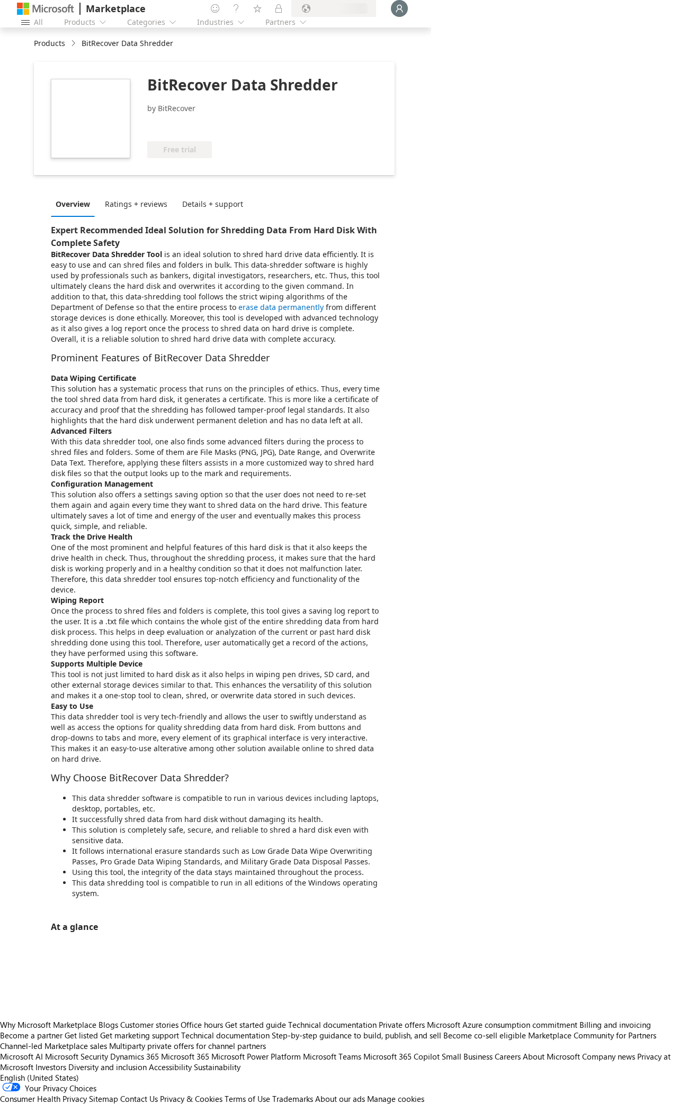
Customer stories (149, 1024)
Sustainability (217, 1067)
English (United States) (39, 1077)
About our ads (340, 1098)
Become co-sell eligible (484, 1035)
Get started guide (255, 1024)
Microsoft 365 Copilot (401, 1056)
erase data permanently (281, 307)
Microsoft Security (76, 1056)
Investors (50, 1067)
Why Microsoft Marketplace (48, 1024)
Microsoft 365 (185, 1056)
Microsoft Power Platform (256, 1056)
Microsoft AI (21, 1056)
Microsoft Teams (332, 1056)
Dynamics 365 (134, 1056)
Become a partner (31, 1035)
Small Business (467, 1056)
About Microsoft (551, 1056)
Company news (608, 1056)
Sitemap (103, 1098)
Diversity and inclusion (107, 1067)
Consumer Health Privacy (43, 1098)
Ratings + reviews (136, 204)
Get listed (81, 1035)
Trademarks (292, 1098)
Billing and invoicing (615, 1024)
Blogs (108, 1024)
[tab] (75, 203)
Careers (508, 1056)
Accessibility (170, 1067)
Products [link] (49, 43)
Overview (73, 204)
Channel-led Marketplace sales (53, 1046)
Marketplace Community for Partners (592, 1035)
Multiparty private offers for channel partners (187, 1046)
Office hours (202, 1024)
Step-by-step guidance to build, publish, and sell (356, 1035)
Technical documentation (332, 1024)
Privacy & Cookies (191, 1098)
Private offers (402, 1024)
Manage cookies (395, 1098)
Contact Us (139, 1098)
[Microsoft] (45, 9)
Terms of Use (247, 1098)
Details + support (212, 204)
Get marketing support (139, 1035)
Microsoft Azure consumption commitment (503, 1024)
